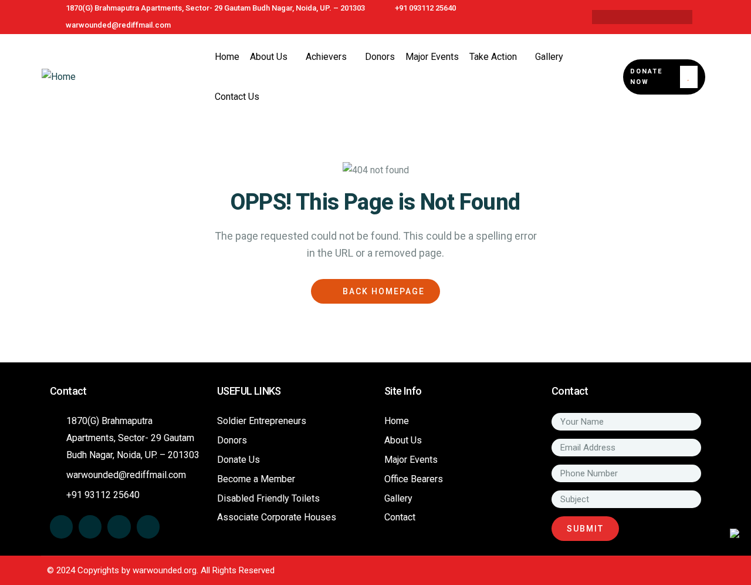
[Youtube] (676, 17)
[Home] (59, 77)
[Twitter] (631, 17)
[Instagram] (653, 17)
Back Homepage (382, 291)
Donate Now (646, 77)
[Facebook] (608, 17)
